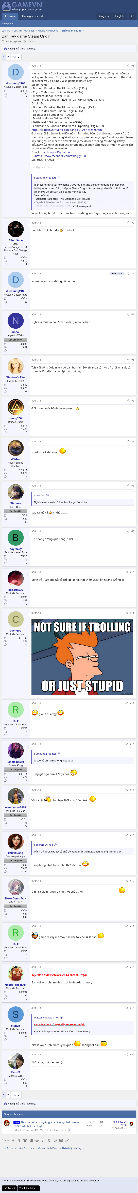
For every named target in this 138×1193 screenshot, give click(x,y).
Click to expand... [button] (83, 206)
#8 (132, 485)
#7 (132, 441)
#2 (132, 222)
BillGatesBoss (21, 1130)
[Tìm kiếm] (132, 16)
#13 (132, 744)
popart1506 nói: (43, 844)
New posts (7, 23)
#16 (132, 880)
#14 (132, 789)
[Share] (128, 66)
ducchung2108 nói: (45, 177)
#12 (132, 703)
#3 (132, 273)
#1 (132, 65)
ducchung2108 (13, 41)
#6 (132, 400)
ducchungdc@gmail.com (56, 152)
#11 (132, 612)
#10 (132, 572)
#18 (132, 967)
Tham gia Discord (32, 16)
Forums (10, 16)
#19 (132, 1008)
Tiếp (14, 57)
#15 (132, 835)
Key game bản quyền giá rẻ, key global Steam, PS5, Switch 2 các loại (46, 1124)
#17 (132, 926)
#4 (132, 314)
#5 (132, 359)
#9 (132, 531)
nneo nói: (39, 495)
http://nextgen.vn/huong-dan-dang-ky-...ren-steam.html (66, 130)
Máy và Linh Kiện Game (53, 1130)
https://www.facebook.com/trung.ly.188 (60, 156)
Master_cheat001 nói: (46, 1017)
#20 (132, 1054)
